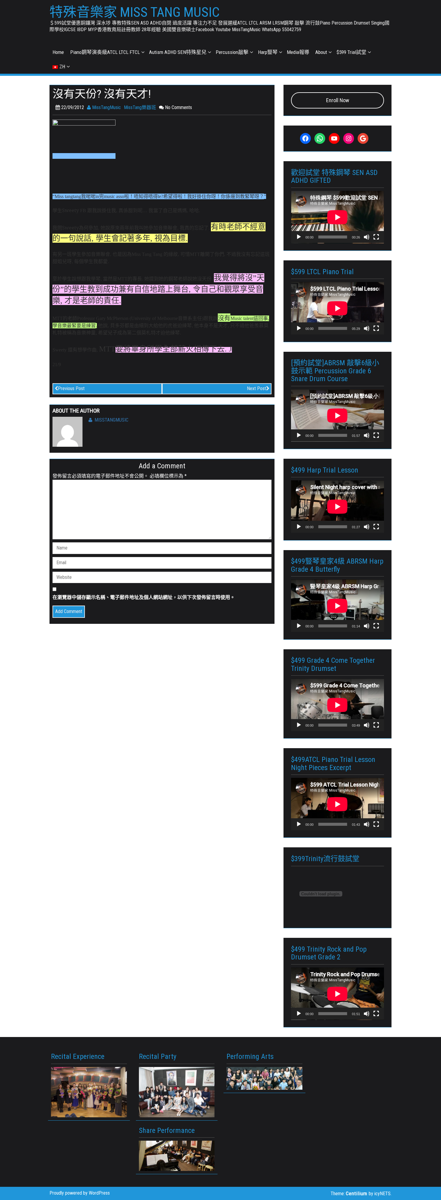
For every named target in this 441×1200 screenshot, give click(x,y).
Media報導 (298, 52)
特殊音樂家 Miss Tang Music (135, 12)
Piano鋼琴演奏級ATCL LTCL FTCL (105, 52)
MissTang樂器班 (140, 107)
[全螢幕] (376, 237)
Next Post (256, 388)
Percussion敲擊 (232, 52)
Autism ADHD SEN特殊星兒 (177, 52)
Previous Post (71, 388)
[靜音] (367, 237)
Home (58, 52)
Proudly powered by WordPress (80, 1193)
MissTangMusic (106, 107)
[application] (337, 217)
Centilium (356, 1193)
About (321, 52)
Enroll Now (337, 100)
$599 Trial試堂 (351, 52)
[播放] (299, 237)
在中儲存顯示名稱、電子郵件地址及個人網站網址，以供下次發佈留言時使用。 (143, 597)
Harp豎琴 (268, 52)
